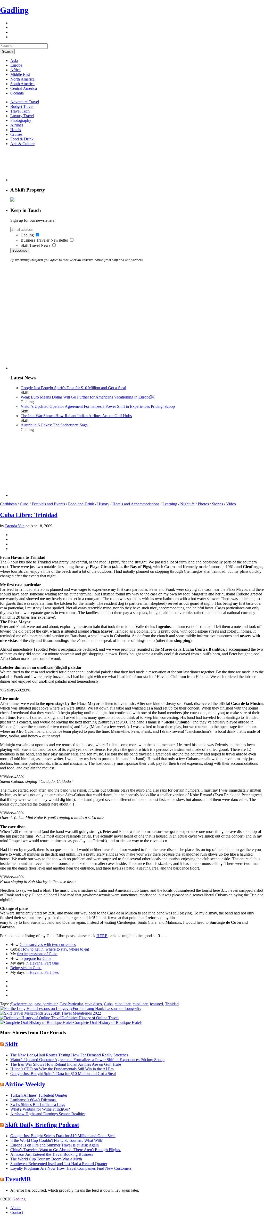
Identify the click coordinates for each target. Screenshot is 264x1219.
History (103, 504)
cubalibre (140, 1004)
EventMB (18, 1179)
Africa (15, 70)
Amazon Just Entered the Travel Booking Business (51, 1154)
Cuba (24, 504)
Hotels (15, 130)
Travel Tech (20, 111)
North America (22, 79)
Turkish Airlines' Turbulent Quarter (38, 1095)
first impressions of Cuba (37, 954)
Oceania (17, 93)
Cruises (16, 134)
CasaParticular (71, 1004)
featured (156, 1004)
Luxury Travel (22, 116)
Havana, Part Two (44, 972)
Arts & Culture (22, 143)
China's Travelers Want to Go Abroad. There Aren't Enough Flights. (65, 1150)
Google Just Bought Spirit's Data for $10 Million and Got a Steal (63, 1136)
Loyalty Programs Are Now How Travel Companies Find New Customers (70, 1168)
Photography (20, 120)
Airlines (16, 125)
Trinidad (172, 1004)
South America (22, 84)
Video (231, 504)
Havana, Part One (44, 963)
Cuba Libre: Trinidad (28, 515)
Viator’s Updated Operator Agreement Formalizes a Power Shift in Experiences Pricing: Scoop (98, 406)
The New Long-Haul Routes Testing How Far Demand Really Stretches (69, 1055)
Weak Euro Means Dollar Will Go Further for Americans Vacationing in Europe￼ (87, 397)
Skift (11, 1044)
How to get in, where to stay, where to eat (55, 949)
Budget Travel (22, 106)
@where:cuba (21, 1004)
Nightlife (187, 504)
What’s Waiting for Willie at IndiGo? (40, 1109)
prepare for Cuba (37, 958)
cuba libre (123, 1004)
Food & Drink (22, 139)
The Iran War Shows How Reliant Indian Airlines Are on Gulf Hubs (76, 415)
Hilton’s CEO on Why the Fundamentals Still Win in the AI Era (62, 1069)
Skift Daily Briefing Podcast (42, 1124)
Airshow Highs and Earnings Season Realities (47, 1114)
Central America (23, 88)
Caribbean (8, 504)
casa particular (46, 1004)
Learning (169, 504)
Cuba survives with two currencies (48, 944)
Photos (203, 504)
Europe (16, 65)
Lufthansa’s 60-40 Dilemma (33, 1100)
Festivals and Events (48, 504)
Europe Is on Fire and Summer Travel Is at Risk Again (54, 1145)
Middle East (20, 74)
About (15, 1208)
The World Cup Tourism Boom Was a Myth (46, 1159)
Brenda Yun (14, 526)
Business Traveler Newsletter (44, 240)
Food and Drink (81, 504)
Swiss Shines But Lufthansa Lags (37, 1104)
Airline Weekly (25, 1084)
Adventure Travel (24, 102)
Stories (217, 504)
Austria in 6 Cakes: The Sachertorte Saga (54, 425)
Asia (14, 60)
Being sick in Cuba (26, 968)
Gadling (14, 10)
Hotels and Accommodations (135, 504)
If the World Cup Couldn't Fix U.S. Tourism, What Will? (56, 1140)
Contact (16, 1212)
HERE (102, 936)
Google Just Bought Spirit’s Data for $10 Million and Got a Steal (73, 388)
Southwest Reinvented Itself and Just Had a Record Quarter (58, 1163)
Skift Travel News (35, 245)
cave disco (93, 1004)
